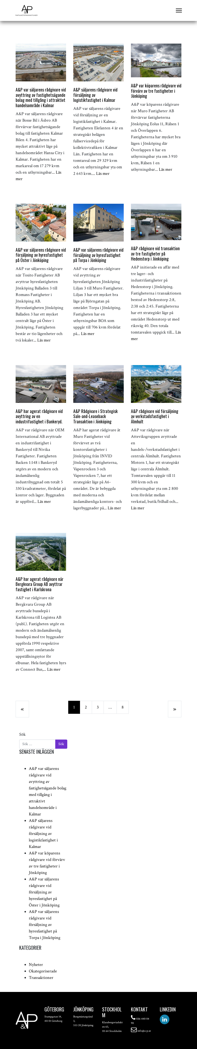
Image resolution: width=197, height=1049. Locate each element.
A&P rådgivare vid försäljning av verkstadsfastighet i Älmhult (154, 416)
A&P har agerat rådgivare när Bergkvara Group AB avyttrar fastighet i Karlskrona (39, 584)
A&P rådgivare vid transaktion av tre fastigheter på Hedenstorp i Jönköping (155, 253)
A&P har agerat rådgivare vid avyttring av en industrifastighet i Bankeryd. (39, 416)
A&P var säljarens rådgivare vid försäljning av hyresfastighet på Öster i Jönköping (41, 255)
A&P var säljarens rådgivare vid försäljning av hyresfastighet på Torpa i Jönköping (98, 255)
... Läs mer (101, 173)
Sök (22, 734)
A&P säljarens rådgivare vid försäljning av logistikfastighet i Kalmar (43, 833)
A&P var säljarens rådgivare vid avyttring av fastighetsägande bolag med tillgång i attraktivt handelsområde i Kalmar (41, 97)
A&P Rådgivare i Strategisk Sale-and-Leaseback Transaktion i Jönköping (95, 416)
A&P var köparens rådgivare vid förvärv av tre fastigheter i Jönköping (156, 90)
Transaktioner (41, 977)
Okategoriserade (43, 971)
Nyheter (36, 964)
